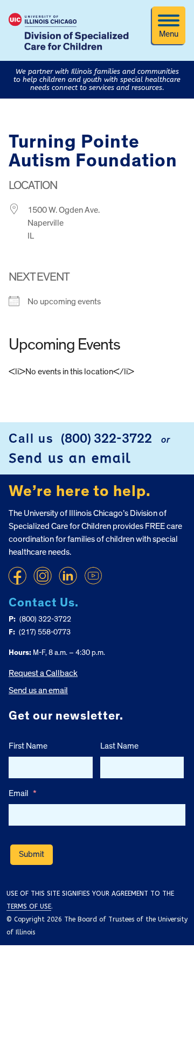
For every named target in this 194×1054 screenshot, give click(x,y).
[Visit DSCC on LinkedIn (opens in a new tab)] (68, 575)
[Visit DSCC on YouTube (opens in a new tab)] (93, 575)
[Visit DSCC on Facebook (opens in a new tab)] (17, 575)
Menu (168, 34)
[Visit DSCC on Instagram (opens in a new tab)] (42, 575)
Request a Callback (43, 673)
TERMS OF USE (28, 906)
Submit (31, 854)
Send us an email (70, 458)
